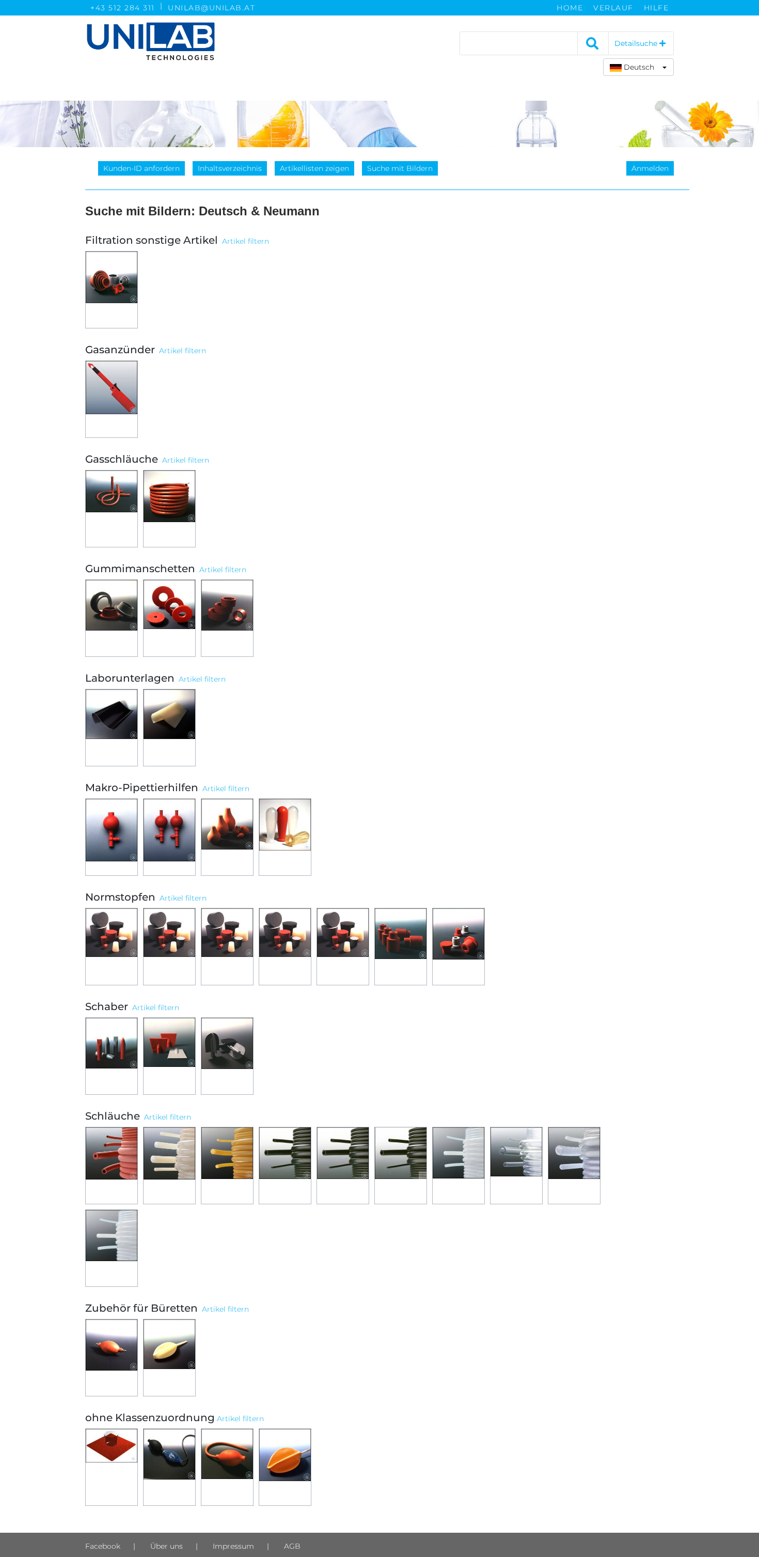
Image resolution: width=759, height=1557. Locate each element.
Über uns (166, 1546)
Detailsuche (636, 43)
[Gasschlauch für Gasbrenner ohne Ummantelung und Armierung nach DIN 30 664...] (169, 508)
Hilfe (656, 7)
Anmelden (650, 168)
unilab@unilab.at (211, 7)
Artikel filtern (245, 241)
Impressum (233, 1546)
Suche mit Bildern (400, 168)
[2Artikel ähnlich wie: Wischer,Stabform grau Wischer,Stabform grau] (111, 1056)
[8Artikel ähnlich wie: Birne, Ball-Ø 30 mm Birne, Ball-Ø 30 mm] (227, 837)
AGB (292, 1546)
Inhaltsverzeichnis (230, 168)
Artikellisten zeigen (314, 168)
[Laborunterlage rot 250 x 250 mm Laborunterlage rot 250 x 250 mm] (111, 1467)
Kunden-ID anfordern (141, 168)
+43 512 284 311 (122, 7)
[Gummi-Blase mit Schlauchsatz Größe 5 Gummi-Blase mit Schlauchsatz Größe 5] (285, 1467)
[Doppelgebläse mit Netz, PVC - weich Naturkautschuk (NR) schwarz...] (169, 1467)
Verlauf (613, 7)
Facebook (102, 1546)
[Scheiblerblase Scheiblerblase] (169, 1357)
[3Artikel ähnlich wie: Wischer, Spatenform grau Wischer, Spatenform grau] (169, 1056)
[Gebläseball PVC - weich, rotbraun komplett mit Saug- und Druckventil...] (111, 1357)
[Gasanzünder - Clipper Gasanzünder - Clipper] (111, 399)
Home (570, 7)
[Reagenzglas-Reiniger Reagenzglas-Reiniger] (227, 1056)
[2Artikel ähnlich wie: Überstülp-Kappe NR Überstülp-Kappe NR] (400, 946)
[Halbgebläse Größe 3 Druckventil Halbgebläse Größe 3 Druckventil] (227, 1467)
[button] (638, 67)
